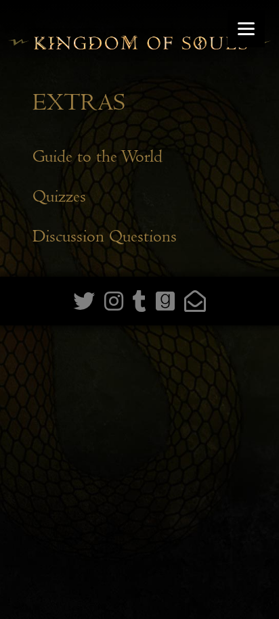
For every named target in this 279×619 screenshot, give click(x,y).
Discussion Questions (105, 236)
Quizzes (59, 196)
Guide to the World (98, 156)
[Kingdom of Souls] (139, 55)
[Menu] (246, 28)
